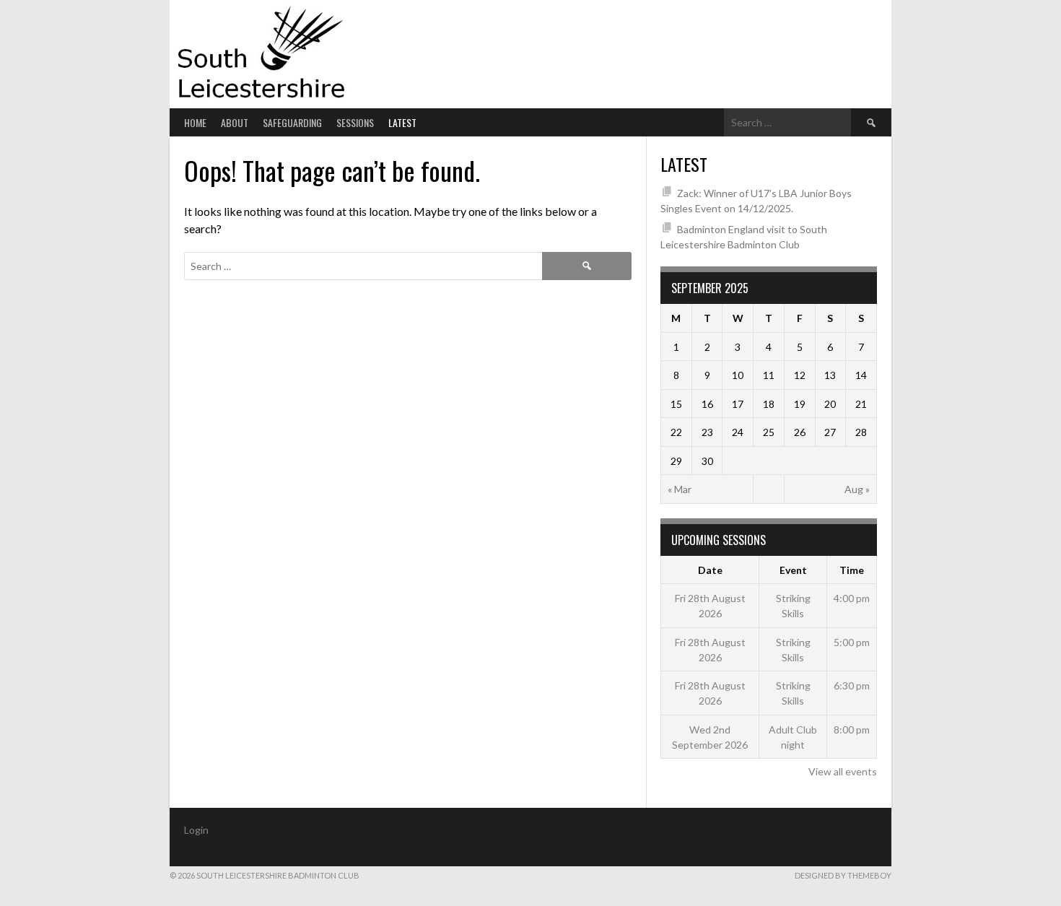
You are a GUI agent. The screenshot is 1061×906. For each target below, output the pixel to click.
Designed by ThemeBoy (843, 875)
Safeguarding (292, 122)
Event (793, 570)
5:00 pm (852, 642)
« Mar (679, 489)
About (234, 122)
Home (195, 122)
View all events (842, 771)
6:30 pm (852, 685)
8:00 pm (852, 729)
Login (196, 830)
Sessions (355, 122)
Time (851, 570)
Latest (402, 122)
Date (710, 570)
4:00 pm (852, 598)
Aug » (857, 489)
